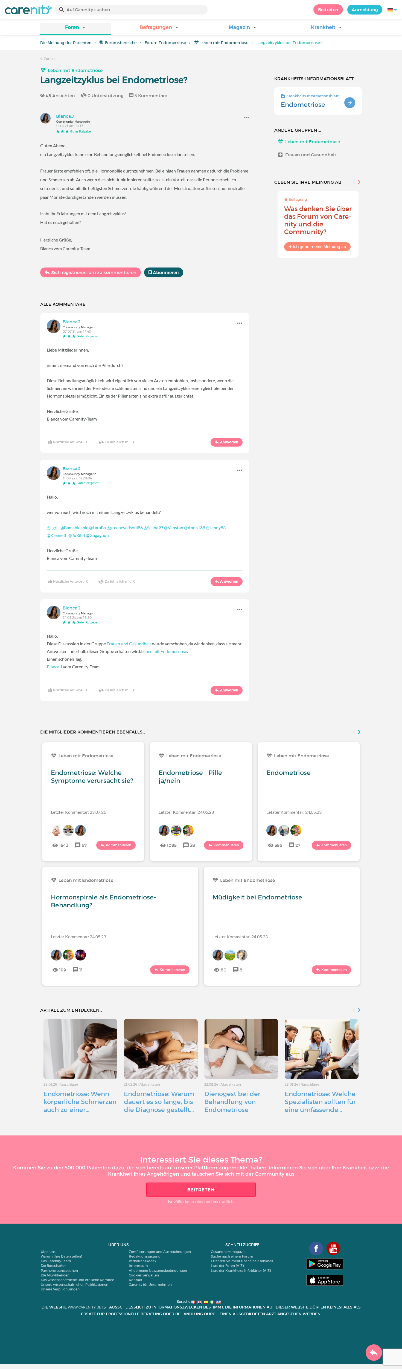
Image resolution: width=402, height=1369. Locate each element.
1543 (63, 845)
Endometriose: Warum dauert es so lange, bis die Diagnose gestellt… (159, 1102)
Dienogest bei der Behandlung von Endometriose (232, 1102)
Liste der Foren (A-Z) (227, 1266)
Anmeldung (365, 9)
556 (278, 845)
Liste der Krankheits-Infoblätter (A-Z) (241, 1271)
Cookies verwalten (144, 1275)
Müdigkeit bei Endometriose (257, 897)
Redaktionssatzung (145, 1256)
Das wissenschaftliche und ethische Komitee (77, 1280)
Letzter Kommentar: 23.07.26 (78, 812)
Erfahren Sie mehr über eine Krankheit (242, 1261)
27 (297, 845)
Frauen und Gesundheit (129, 643)
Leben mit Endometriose (224, 43)
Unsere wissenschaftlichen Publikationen (74, 1284)
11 (81, 970)
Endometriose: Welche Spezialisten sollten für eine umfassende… (320, 1102)
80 (223, 970)
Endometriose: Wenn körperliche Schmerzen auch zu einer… (79, 1102)
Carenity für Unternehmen (150, 1284)
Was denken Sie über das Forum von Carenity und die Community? (318, 220)
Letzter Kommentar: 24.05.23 (186, 812)
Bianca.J (54, 666)
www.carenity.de (84, 1307)
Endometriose (303, 104)
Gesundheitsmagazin (228, 1252)
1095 (172, 845)
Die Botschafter (53, 1266)
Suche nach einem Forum (232, 1256)
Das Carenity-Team (56, 1261)
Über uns (48, 1252)
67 (84, 845)
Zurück (49, 59)
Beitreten (328, 9)
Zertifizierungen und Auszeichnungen (160, 1252)
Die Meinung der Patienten (65, 43)
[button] (75, 29)
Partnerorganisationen (59, 1271)
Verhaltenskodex (142, 1261)
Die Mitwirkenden (55, 1275)
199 (62, 970)
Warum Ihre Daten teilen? (61, 1256)
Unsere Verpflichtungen (60, 1289)
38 (192, 845)
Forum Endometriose (165, 43)
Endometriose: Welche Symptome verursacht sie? (92, 776)
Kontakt (135, 1280)
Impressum (138, 1266)
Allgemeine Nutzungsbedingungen (158, 1271)
